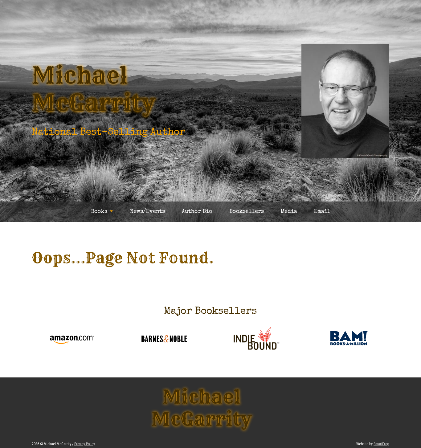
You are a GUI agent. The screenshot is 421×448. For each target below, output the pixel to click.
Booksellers (246, 211)
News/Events (147, 211)
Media (289, 211)
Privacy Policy (84, 444)
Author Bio (197, 211)
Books (99, 211)
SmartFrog (381, 444)
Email (322, 211)
